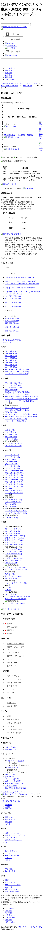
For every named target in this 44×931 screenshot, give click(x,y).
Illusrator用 (29, 188)
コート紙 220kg (11, 358)
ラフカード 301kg (11, 439)
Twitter (7, 807)
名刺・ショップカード (15, 644)
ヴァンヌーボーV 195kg (14, 480)
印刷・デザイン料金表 (9, 86)
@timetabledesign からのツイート (13, 792)
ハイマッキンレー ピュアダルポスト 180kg (21, 396)
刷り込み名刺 (12, 627)
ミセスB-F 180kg (11, 518)
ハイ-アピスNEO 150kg (14, 490)
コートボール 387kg (12, 533)
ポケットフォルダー (15, 723)
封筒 (9, 716)
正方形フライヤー (14, 683)
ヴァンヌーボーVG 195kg (14, 473)
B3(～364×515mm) (12, 318)
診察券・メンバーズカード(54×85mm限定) (21, 281)
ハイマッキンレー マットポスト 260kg (19, 401)
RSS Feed (8, 809)
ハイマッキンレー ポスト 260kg (17, 374)
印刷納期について (12, 137)
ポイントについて (12, 149)
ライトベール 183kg (12, 457)
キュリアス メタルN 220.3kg (15, 599)
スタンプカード (13, 653)
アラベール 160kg (11, 461)
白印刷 (9, 634)
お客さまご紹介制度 (13, 781)
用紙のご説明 (11, 126)
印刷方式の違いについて (14, 747)
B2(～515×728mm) (12, 323)
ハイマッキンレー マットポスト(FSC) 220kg (21, 416)
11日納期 (21, 135)
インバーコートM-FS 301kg (15, 421)
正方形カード (12, 662)
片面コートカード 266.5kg (15, 536)
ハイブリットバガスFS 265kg (16, 513)
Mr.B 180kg (9, 488)
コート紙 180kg (11, 353)
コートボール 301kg (12, 531)
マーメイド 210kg (11, 563)
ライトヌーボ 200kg (12, 468)
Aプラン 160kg (10, 459)
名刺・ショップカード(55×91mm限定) (19, 277)
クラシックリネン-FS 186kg (15, 567)
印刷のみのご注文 (13, 768)
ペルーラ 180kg (11, 594)
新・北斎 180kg (11, 578)
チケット (10, 689)
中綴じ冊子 (11, 703)
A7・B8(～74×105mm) (13, 294)
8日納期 (30, 135)
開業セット (11, 624)
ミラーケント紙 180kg (13, 549)
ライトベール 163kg (12, 455)
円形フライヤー (13, 686)
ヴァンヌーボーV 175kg (14, 477)
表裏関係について (12, 750)
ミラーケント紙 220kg (13, 551)
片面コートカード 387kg (14, 542)
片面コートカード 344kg (14, 540)
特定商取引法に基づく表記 (15, 788)
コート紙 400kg (11, 367)
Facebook (8, 805)
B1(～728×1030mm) (12, 331)
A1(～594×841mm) (12, 327)
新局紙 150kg (10, 574)
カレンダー (11, 726)
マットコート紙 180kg (13, 385)
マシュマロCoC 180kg (13, 443)
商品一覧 (8, 70)
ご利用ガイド (10, 75)
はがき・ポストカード (15, 656)
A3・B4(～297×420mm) (13, 306)
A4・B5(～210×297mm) (13, 302)
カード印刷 (27, 86)
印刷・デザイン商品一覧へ (12, 801)
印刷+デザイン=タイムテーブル (30, 927)
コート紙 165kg (11, 351)
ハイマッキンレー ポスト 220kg (17, 371)
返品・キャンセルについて (15, 783)
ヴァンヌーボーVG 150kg (14, 471)
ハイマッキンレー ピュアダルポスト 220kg (21, 399)
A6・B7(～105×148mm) (13, 296)
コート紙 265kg (11, 360)
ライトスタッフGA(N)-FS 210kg (17, 410)
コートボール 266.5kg (13, 529)
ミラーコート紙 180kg (13, 554)
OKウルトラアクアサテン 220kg (17, 394)
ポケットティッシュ (15, 729)
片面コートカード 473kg (14, 545)
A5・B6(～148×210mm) (13, 298)
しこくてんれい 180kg (13, 576)
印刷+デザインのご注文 (15, 761)
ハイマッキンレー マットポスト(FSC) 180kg (21, 414)
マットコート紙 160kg (13, 383)
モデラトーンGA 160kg (14, 558)
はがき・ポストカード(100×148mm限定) (20, 288)
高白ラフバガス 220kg (13, 499)
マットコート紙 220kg (13, 387)
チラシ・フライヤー (15, 679)
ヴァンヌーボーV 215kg (14, 482)
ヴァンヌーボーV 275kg (14, 486)
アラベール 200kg (11, 464)
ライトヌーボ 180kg (12, 466)
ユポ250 (8, 590)
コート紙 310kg (11, 362)
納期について (10, 774)
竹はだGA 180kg (11, 504)
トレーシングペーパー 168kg (16, 583)
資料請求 (8, 77)
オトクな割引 (10, 917)
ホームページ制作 (14, 733)
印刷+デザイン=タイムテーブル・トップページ (19, 83)
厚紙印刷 (10, 630)
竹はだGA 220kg (11, 506)
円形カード (11, 666)
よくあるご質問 (11, 786)
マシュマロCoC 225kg (13, 446)
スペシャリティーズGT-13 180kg (17, 596)
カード (9, 659)
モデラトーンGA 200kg (14, 560)
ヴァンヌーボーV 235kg (14, 484)
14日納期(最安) (9, 135)
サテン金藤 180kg (11, 390)
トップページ (10, 68)
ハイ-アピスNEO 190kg (14, 493)
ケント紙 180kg (11, 432)
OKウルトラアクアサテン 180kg (17, 392)
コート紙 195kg (11, 356)
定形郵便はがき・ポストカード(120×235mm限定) (23, 292)
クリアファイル (13, 719)
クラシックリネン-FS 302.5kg (16, 569)
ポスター (10, 693)
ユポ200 (8, 587)
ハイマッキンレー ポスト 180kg (17, 369)
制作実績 (8, 73)
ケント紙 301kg (11, 437)
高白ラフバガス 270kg (13, 502)
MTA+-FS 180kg (11, 412)
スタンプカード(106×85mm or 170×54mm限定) (22, 284)
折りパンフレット (14, 676)
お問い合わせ (10, 79)
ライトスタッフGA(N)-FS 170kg (17, 408)
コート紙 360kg (11, 365)
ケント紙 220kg (11, 434)
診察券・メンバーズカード (16, 648)
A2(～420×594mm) (12, 321)
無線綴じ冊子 (12, 706)
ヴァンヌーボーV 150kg (14, 475)
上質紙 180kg (10, 430)
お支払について (11, 777)
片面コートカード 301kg (14, 538)
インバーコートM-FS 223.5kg (16, 419)
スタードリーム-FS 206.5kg (15, 603)
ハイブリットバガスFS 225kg (16, 511)
